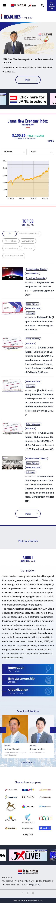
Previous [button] (3, 730)
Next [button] (53, 730)
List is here (26, 762)
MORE (28, 80)
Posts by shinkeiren (28, 541)
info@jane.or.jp (35, 885)
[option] (28, 54)
